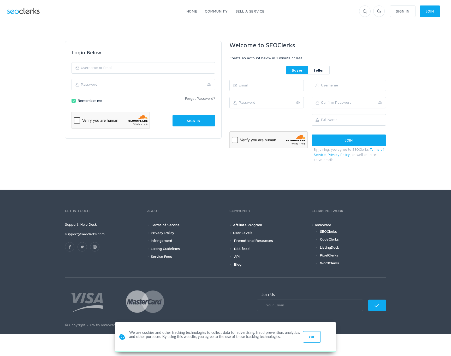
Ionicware (323, 225)
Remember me (90, 100)
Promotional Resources (253, 240)
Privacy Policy (339, 155)
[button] (380, 103)
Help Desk (88, 224)
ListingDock (329, 247)
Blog (237, 264)
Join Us (268, 294)
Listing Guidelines (165, 248)
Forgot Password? (200, 98)
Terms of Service (165, 225)
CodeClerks (329, 239)
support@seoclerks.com (85, 234)
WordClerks (329, 263)
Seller (318, 70)
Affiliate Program (247, 225)
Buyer (297, 70)
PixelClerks (329, 255)
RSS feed (241, 248)
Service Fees (161, 256)
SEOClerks (328, 231)
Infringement (162, 240)
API (236, 256)
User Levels (242, 232)
